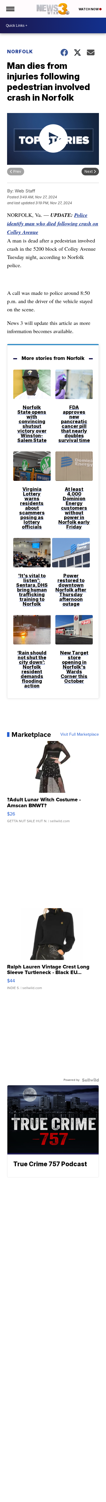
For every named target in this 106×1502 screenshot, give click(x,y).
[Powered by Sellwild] (90, 1080)
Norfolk (20, 51)
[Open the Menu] (9, 8)
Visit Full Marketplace (79, 734)
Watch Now (89, 9)
